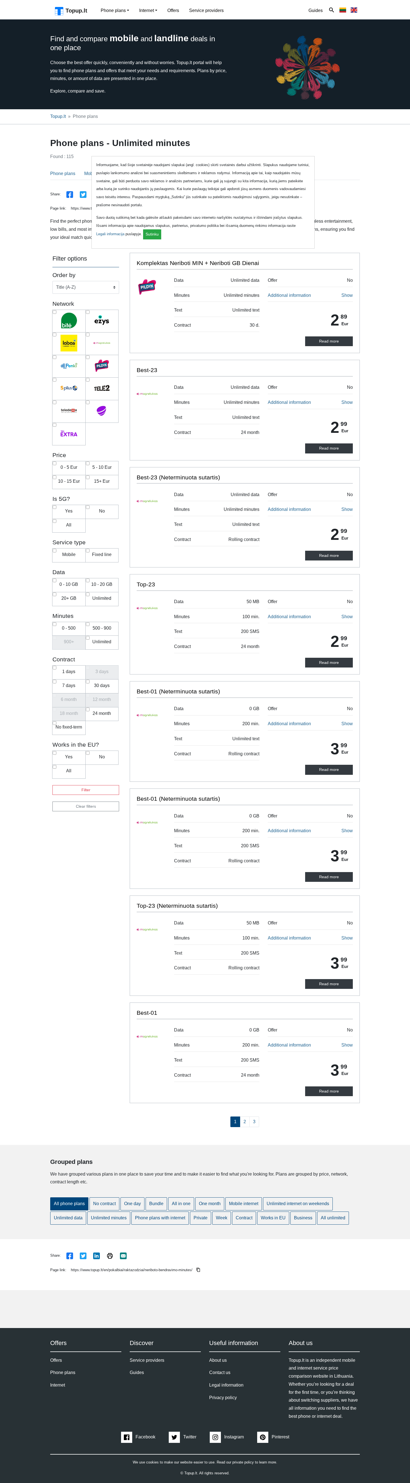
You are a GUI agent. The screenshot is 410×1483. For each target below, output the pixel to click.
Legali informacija (110, 234)
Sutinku (152, 234)
